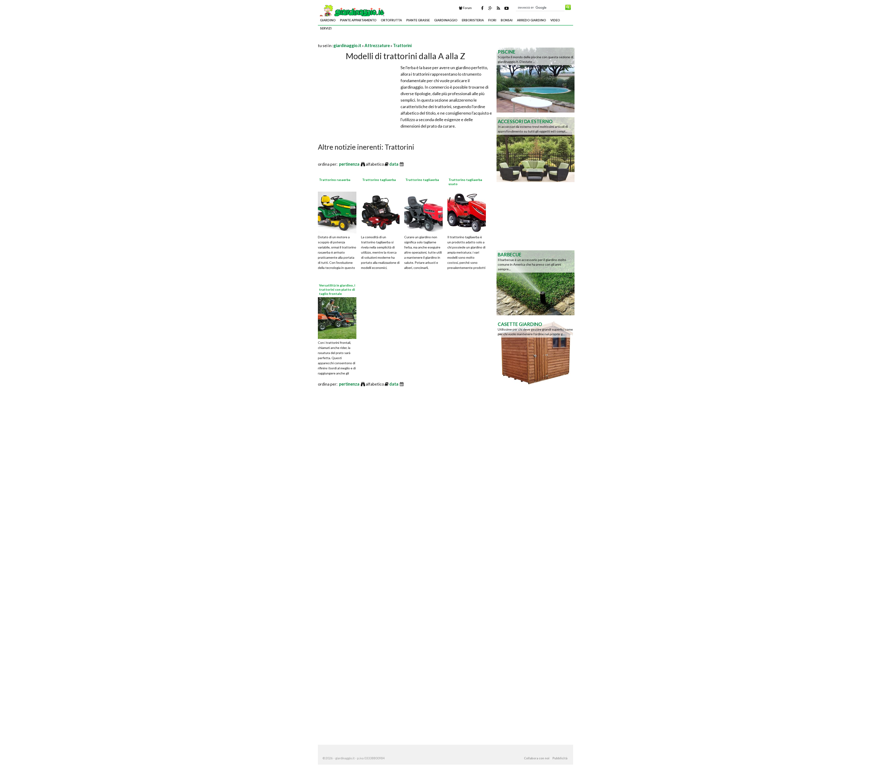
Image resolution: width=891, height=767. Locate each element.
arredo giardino (531, 20)
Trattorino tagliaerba (379, 180)
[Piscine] (536, 79)
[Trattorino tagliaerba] (382, 211)
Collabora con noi (536, 758)
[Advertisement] (372, 40)
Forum (467, 8)
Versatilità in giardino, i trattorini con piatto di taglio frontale (337, 289)
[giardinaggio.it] (351, 11)
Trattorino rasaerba (334, 180)
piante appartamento (358, 20)
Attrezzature (377, 45)
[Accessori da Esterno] (536, 149)
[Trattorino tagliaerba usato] (468, 211)
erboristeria (473, 20)
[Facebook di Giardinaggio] (482, 8)
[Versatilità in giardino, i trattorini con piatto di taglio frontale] (339, 317)
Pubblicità (559, 758)
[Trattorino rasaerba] (339, 211)
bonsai (507, 20)
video (555, 20)
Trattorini (402, 45)
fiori (492, 20)
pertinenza (349, 164)
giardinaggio (445, 20)
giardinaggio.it (347, 45)
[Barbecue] (536, 282)
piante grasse (418, 20)
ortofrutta (391, 20)
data (394, 164)
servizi (326, 28)
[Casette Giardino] (536, 351)
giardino (328, 20)
